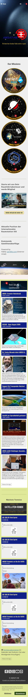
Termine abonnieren (11, 650)
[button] (14, 525)
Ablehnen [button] (7, 693)
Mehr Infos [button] (12, 689)
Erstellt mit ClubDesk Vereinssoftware (14, 680)
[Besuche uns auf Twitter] (10, 672)
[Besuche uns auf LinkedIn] (21, 672)
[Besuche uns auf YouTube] (17, 672)
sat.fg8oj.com (12, 252)
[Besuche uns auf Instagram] (13, 672)
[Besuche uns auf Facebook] (6, 672)
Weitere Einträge (6, 484)
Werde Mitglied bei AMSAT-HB (14, 213)
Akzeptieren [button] (20, 693)
